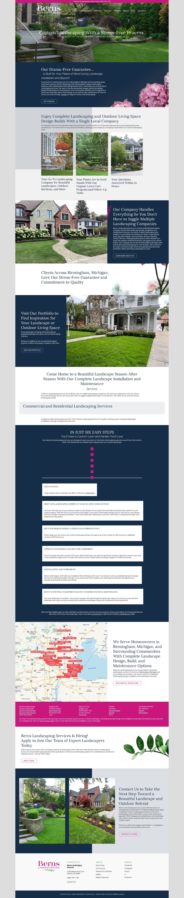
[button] (19, 58)
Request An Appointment (82, 1)
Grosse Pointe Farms (27, 707)
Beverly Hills (53, 707)
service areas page (46, 721)
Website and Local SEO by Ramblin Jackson (110, 894)
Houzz (127, 871)
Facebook (128, 865)
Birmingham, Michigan (148, 672)
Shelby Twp (83, 709)
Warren (141, 711)
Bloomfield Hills (55, 711)
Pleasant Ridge (114, 711)
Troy (50, 715)
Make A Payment (102, 877)
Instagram (128, 868)
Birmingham (143, 713)
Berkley (112, 713)
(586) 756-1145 (105, 1)
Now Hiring (95, 1)
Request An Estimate (104, 871)
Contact (64, 95)
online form (90, 493)
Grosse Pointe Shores (27, 713)
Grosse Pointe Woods (27, 711)
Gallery (98, 874)
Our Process (100, 868)
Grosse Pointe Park (26, 709)
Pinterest (128, 877)
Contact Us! (71, 882)
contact (158, 825)
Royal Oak (82, 715)
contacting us (125, 614)
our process (96, 614)
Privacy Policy (90, 894)
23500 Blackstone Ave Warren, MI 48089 (75, 873)
